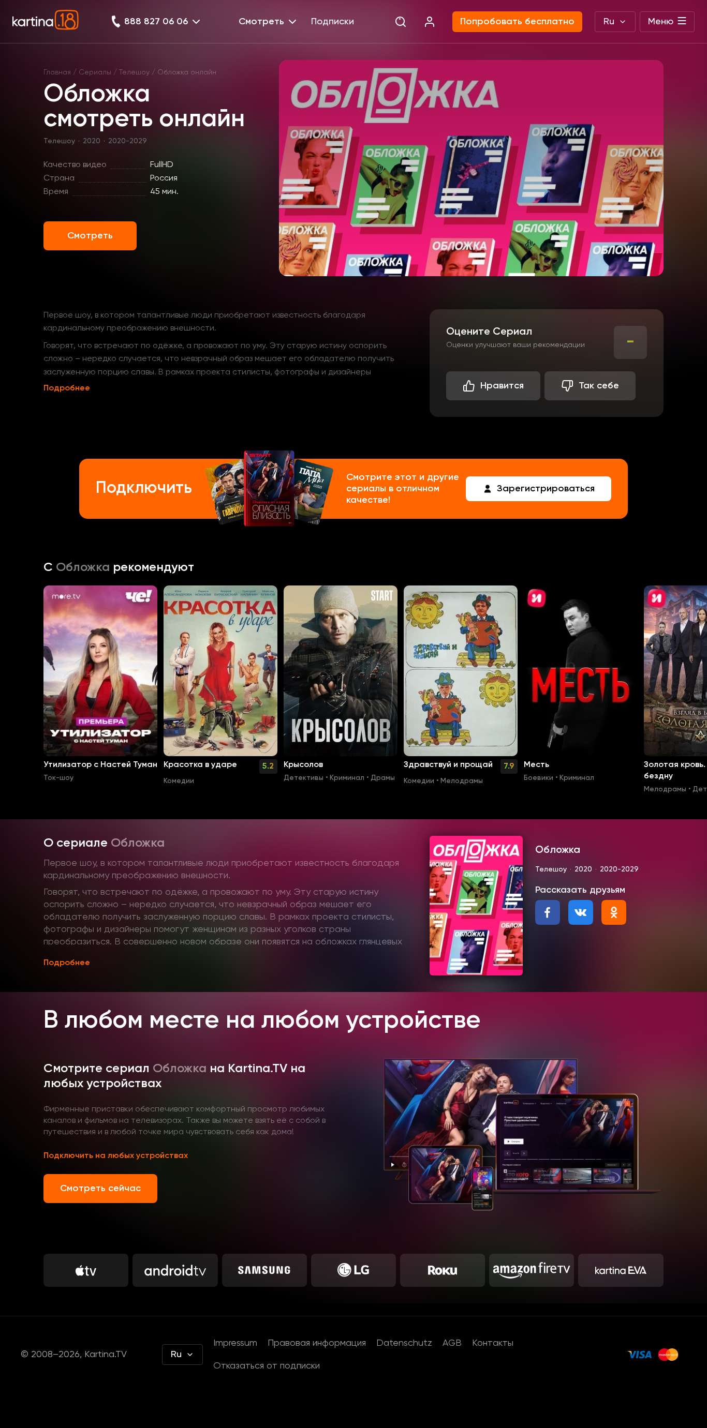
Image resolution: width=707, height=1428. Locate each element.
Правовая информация (317, 1343)
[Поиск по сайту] (400, 21)
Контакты (492, 1343)
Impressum (235, 1343)
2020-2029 (127, 141)
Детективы (303, 777)
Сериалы (95, 72)
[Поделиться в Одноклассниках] (613, 912)
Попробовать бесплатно (517, 21)
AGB (452, 1343)
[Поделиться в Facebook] (547, 912)
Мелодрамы (461, 781)
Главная (57, 72)
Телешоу (134, 72)
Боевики (538, 777)
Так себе (599, 385)
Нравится (502, 385)
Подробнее (66, 388)
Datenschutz (404, 1343)
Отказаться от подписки (266, 1366)
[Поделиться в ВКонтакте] (580, 912)
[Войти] (429, 21)
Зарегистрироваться (546, 488)
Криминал (347, 777)
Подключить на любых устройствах (115, 1156)
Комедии (179, 781)
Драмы (383, 777)
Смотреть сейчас (100, 1188)
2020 (91, 141)
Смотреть (90, 235)
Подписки (332, 21)
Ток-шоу (58, 777)
